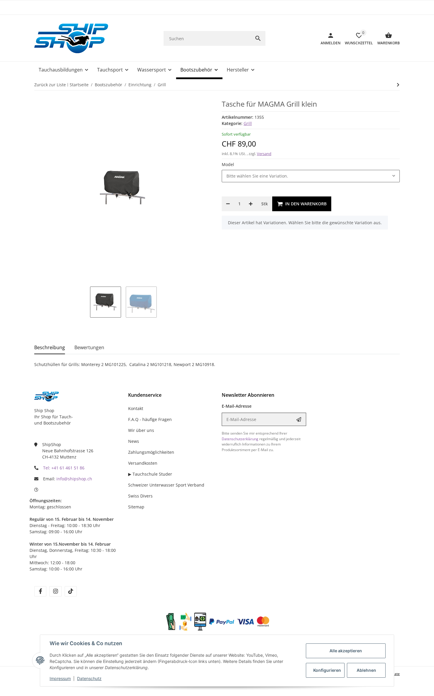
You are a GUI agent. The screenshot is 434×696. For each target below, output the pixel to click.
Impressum (60, 678)
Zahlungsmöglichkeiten (151, 452)
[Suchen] (258, 38)
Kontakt (135, 408)
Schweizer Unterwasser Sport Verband (166, 485)
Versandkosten (142, 463)
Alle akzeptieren (345, 650)
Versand (264, 153)
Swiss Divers (140, 496)
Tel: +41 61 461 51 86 (63, 468)
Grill (248, 123)
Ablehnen (366, 670)
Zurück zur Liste (50, 84)
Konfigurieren (327, 670)
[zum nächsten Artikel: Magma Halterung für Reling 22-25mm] (398, 84)
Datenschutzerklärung (240, 438)
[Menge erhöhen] (250, 203)
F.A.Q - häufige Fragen (150, 419)
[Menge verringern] (228, 203)
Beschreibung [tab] (49, 347)
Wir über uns (141, 430)
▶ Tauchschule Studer (150, 474)
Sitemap (136, 507)
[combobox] (311, 176)
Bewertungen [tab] (89, 347)
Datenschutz (89, 678)
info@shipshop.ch (74, 479)
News (133, 441)
